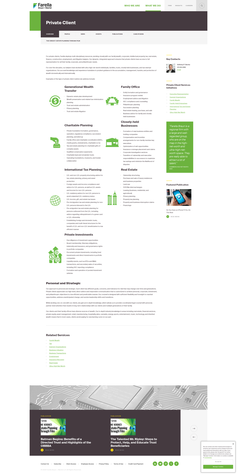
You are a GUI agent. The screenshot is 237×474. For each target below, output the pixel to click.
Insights (178, 5)
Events (98, 34)
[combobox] (202, 5)
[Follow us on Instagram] (165, 463)
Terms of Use (118, 464)
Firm (170, 5)
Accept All (218, 461)
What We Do (153, 5)
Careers (189, 5)
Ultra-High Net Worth (57, 366)
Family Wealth (54, 340)
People (67, 34)
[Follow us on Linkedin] (155, 463)
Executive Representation (179, 94)
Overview (50, 34)
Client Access (71, 464)
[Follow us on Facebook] (176, 463)
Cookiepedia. (208, 457)
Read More (175, 217)
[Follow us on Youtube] (160, 463)
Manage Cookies (218, 467)
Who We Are (132, 5)
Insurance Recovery (56, 360)
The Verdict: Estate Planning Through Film (63, 41)
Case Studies (138, 34)
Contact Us (45, 464)
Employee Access (87, 464)
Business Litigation (56, 350)
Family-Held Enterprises (178, 103)
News (83, 34)
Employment (54, 356)
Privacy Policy (104, 464)
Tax (50, 344)
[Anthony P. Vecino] (171, 68)
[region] (218, 457)
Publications (117, 34)
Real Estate (53, 363)
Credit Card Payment (135, 464)
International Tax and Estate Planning (180, 108)
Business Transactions (57, 353)
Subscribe (57, 464)
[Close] (233, 444)
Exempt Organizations (57, 347)
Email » (179, 70)
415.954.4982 (181, 67)
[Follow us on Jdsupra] (171, 463)
